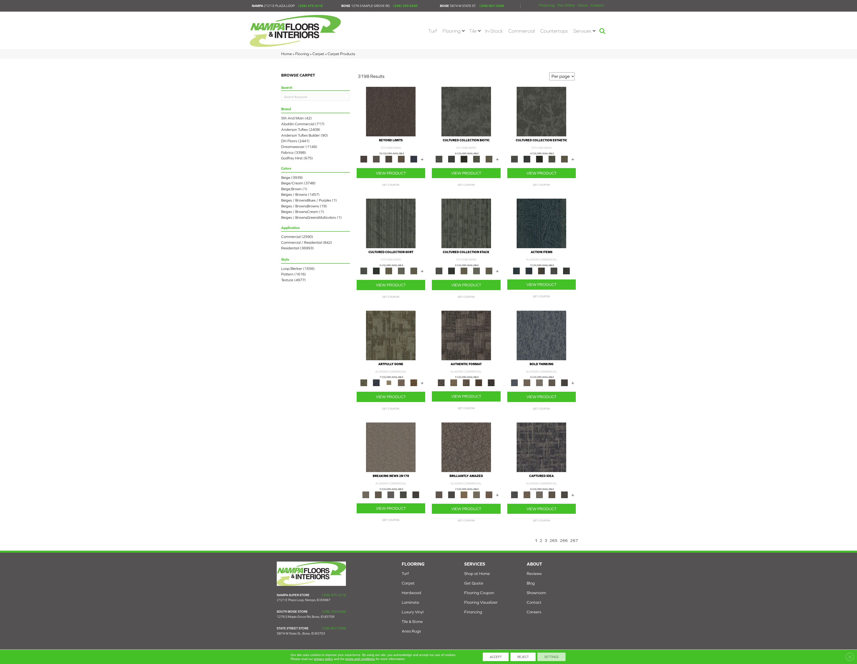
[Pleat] (401, 270)
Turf (432, 31)
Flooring (451, 31)
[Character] (451, 158)
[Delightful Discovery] (391, 335)
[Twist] (413, 270)
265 (553, 540)
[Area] (391, 111)
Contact (597, 5)
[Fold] (388, 270)
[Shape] (541, 335)
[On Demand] (403, 494)
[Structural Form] (491, 382)
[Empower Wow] (476, 494)
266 (564, 540)
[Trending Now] (391, 447)
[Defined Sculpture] (453, 382)
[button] (463, 31)
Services (582, 31)
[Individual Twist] (466, 382)
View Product (391, 173)
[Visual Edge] (466, 335)
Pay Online (566, 5)
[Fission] (551, 382)
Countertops (554, 31)
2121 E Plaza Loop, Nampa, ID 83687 (303, 600)
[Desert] (376, 158)
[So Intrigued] (466, 447)
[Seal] (564, 382)
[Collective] (464, 158)
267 (574, 540)
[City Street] (566, 270)
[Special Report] (378, 494)
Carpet (318, 54)
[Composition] (476, 158)
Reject (523, 657)
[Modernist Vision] (388, 382)
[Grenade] (527, 382)
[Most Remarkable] (376, 382)
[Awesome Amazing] (401, 382)
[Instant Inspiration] (489, 494)
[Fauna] (401, 158)
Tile (472, 31)
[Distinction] (489, 158)
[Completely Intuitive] (464, 494)
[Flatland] (413, 158)
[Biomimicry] (466, 111)
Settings (551, 657)
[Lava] (539, 382)
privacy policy (323, 659)
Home (286, 54)
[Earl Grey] (554, 270)
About (583, 5)
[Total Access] (415, 494)
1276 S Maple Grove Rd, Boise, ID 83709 (305, 616)
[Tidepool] (541, 223)
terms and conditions (360, 659)
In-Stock (494, 31)
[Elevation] (388, 158)
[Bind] (391, 223)
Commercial (521, 31)
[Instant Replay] (390, 494)
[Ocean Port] (529, 270)
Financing (547, 5)
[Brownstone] (541, 270)
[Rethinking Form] (478, 382)
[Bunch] (376, 270)
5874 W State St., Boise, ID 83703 (301, 633)
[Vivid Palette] (413, 382)
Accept (496, 657)
